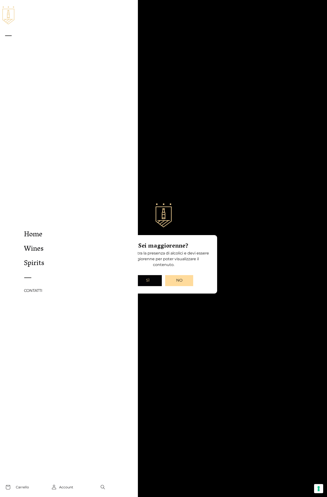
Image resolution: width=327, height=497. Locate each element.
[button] (103, 487)
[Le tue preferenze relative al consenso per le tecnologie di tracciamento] (318, 488)
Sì (148, 280)
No (179, 280)
